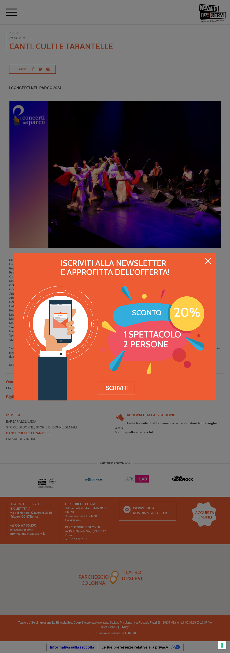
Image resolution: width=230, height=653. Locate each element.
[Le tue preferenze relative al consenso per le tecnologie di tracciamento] (222, 645)
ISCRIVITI (116, 388)
